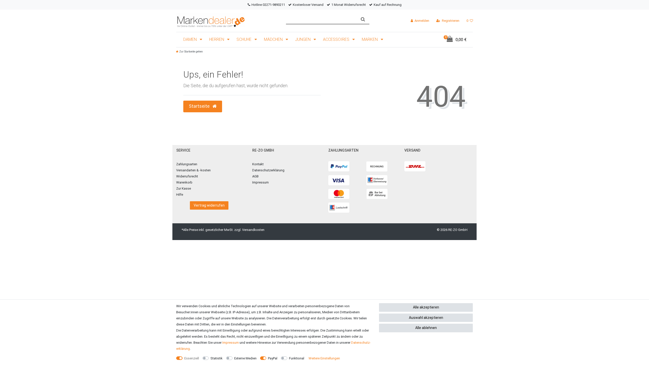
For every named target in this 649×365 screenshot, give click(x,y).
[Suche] (362, 19)
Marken (370, 39)
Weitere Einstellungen (324, 358)
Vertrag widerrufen (209, 205)
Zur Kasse (183, 188)
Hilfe (179, 194)
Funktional (296, 358)
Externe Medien (245, 358)
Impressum (260, 182)
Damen (190, 39)
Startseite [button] (200, 106)
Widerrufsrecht (187, 176)
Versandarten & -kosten (193, 170)
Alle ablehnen (426, 328)
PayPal (272, 358)
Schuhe (245, 39)
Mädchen (274, 39)
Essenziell (191, 358)
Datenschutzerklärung (268, 170)
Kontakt (258, 164)
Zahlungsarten (186, 164)
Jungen (303, 39)
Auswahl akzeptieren (426, 318)
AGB (255, 176)
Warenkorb (184, 182)
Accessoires (336, 39)
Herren (217, 39)
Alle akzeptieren (426, 307)
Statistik (216, 358)
